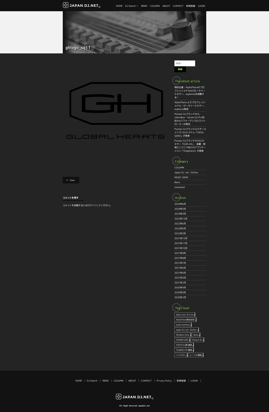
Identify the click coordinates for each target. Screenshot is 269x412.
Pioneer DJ (197, 340)
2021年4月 (180, 272)
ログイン (91, 205)
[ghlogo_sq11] (81, 7)
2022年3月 (180, 233)
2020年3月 (180, 292)
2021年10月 (180, 248)
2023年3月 (180, 213)
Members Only (182, 334)
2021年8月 (180, 258)
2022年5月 (180, 228)
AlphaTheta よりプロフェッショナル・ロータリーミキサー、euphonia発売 (190, 106)
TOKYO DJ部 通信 (184, 345)
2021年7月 (180, 262)
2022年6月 (180, 223)
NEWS (144, 5)
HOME (119, 5)
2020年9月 (180, 287)
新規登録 (190, 5)
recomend (179, 187)
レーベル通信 (196, 355)
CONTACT (178, 5)
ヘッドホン (181, 355)
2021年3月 (180, 277)
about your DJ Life (184, 314)
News (177, 182)
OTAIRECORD (182, 340)
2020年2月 (180, 297)
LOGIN (201, 5)
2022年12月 (180, 218)
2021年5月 (180, 267)
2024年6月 (180, 203)
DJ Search (130, 5)
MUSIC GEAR (181, 177)
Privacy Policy (164, 380)
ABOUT (166, 5)
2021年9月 (180, 253)
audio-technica (183, 324)
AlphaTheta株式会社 (185, 319)
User (72, 180)
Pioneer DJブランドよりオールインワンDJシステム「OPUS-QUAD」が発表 (190, 132)
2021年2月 (180, 282)
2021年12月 (180, 238)
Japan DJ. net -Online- (186, 172)
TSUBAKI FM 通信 (184, 350)
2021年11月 (180, 243)
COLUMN (155, 5)
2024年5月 (180, 208)
